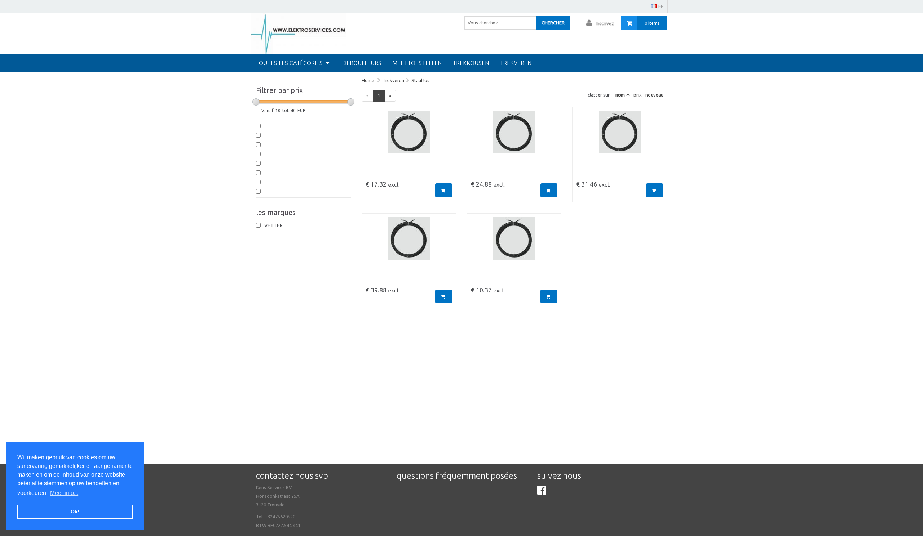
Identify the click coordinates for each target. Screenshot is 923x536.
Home (368, 80)
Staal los (420, 80)
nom (620, 94)
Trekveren (515, 63)
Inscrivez (605, 23)
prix (637, 94)
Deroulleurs (361, 63)
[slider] (256, 102)
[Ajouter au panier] (443, 190)
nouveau (654, 94)
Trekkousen (470, 63)
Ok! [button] (75, 511)
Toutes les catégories (289, 63)
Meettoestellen (417, 63)
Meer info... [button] (64, 493)
